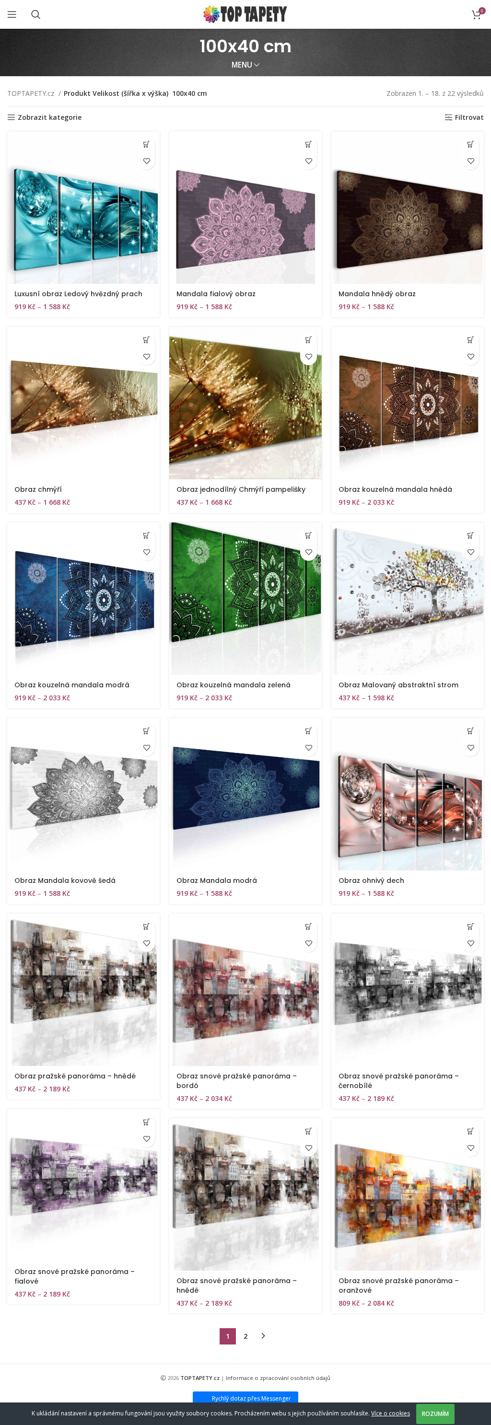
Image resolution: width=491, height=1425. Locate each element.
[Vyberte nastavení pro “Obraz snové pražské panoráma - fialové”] (146, 1122)
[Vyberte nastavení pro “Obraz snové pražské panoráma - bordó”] (308, 926)
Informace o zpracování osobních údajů (278, 1377)
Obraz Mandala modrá (216, 880)
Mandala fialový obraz (216, 294)
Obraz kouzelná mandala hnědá (395, 489)
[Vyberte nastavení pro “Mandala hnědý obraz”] (470, 144)
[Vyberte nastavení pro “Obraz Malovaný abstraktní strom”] (470, 535)
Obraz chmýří (38, 489)
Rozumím (435, 1414)
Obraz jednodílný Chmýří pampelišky (240, 489)
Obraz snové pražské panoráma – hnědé (236, 1285)
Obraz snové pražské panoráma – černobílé (399, 1080)
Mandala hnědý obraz (377, 294)
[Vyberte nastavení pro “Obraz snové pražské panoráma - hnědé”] (308, 1131)
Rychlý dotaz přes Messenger (251, 1398)
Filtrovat (469, 118)
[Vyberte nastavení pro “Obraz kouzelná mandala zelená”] (308, 535)
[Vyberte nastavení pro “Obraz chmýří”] (146, 340)
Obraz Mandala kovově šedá (65, 880)
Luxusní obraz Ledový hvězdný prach (78, 294)
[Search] (36, 14)
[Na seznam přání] (146, 161)
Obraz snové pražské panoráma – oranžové (399, 1285)
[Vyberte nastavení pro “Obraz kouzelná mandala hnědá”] (470, 340)
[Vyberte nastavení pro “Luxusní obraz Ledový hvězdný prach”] (146, 144)
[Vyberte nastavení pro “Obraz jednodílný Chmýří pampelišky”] (308, 340)
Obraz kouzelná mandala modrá (71, 685)
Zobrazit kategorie (50, 118)
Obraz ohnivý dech (371, 880)
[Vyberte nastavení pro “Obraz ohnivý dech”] (470, 731)
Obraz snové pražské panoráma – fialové (74, 1276)
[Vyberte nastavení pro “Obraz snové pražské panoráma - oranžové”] (470, 1131)
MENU (242, 65)
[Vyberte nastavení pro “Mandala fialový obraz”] (308, 144)
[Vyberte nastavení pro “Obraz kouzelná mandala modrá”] (146, 535)
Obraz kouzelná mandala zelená (233, 685)
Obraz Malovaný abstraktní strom (398, 685)
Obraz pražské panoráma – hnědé (75, 1076)
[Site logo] (246, 13)
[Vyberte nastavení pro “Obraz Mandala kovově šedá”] (146, 731)
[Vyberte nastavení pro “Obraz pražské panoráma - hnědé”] (146, 926)
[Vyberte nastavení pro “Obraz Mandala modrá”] (308, 731)
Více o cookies (390, 1413)
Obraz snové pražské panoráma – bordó (236, 1080)
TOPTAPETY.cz (31, 93)
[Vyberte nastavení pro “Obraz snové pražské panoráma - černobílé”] (470, 926)
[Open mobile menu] (12, 14)
